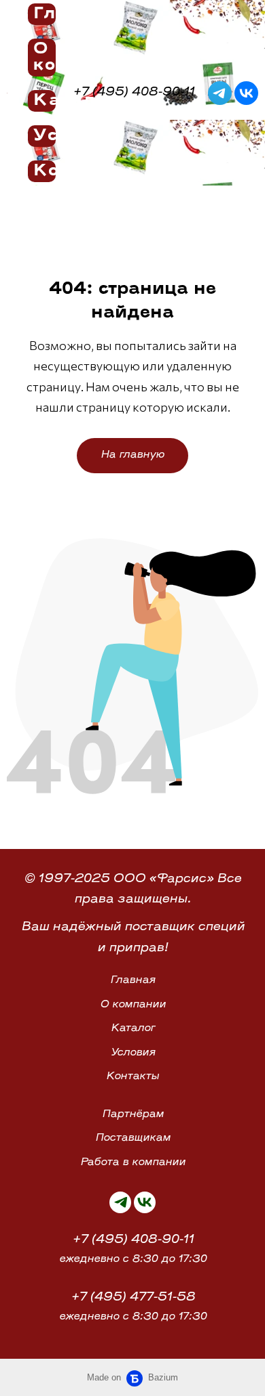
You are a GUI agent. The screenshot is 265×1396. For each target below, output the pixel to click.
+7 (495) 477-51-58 (133, 1298)
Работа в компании (133, 1163)
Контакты (132, 1077)
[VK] (246, 93)
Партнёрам (133, 1115)
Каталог (133, 1029)
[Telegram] (220, 93)
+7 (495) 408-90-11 (133, 1240)
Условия (133, 1053)
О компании (133, 1005)
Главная (132, 981)
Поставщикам (133, 1138)
